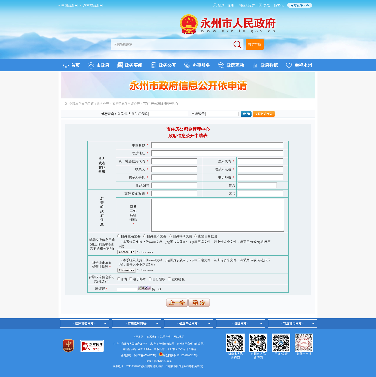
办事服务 (201, 65)
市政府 (102, 65)
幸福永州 (303, 65)
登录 (221, 5)
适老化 (279, 5)
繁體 (267, 5)
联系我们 (152, 336)
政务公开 (167, 65)
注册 (230, 5)
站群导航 (254, 44)
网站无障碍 (247, 5)
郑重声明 (165, 336)
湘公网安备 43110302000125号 (180, 355)
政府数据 (269, 65)
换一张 (156, 289)
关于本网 (138, 336)
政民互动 (235, 65)
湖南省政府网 (93, 5)
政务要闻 (133, 65)
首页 (75, 65)
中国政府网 (69, 5)
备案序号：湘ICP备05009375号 (138, 355)
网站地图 (179, 336)
